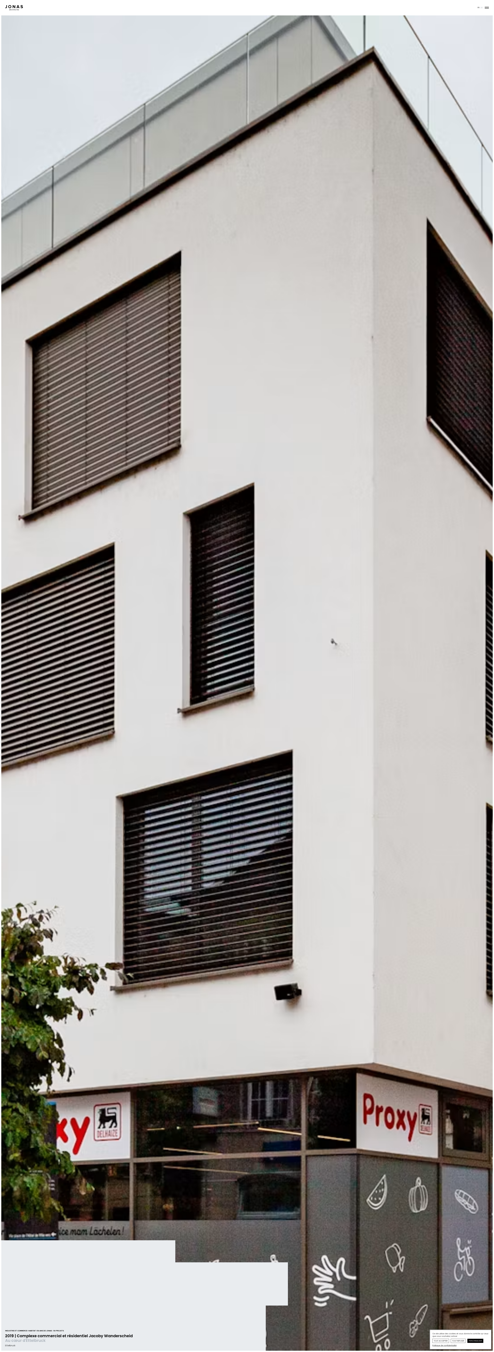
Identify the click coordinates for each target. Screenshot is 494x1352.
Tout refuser (458, 1341)
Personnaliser (475, 1341)
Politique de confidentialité (444, 1345)
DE (481, 7)
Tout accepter (441, 1341)
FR (478, 7)
